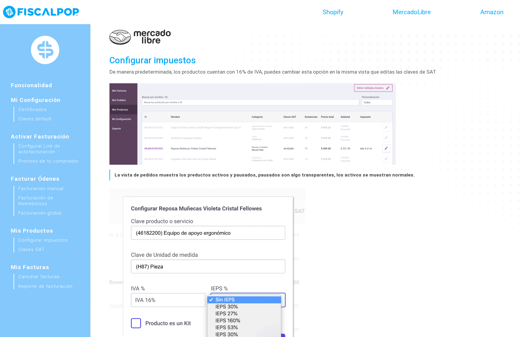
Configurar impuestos (43, 240)
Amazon (492, 12)
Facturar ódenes (35, 178)
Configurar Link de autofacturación (39, 148)
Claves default (35, 119)
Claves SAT (31, 249)
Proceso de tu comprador (48, 161)
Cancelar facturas (39, 276)
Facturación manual (41, 188)
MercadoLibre (412, 12)
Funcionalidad (31, 85)
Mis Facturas (30, 267)
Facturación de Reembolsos (35, 200)
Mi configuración (36, 100)
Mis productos (32, 230)
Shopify (333, 12)
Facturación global (40, 213)
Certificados (32, 109)
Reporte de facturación (45, 286)
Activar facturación (40, 136)
